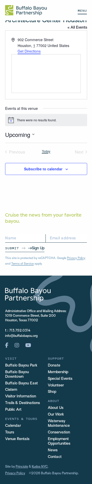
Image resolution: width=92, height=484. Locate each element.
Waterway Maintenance (59, 423)
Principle (22, 466)
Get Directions (29, 51)
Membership (58, 372)
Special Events (60, 379)
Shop (52, 392)
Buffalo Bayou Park (21, 365)
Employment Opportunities (59, 441)
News (52, 450)
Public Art (13, 409)
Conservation (59, 432)
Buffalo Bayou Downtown (17, 374)
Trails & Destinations (22, 403)
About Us (55, 408)
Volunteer (56, 385)
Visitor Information (20, 396)
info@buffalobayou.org (21, 336)
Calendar (13, 426)
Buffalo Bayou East (21, 383)
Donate (54, 365)
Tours (9, 432)
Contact (55, 457)
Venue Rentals (17, 439)
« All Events (77, 27)
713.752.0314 (19, 330)
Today (46, 151)
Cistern (11, 390)
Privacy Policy (76, 258)
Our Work (56, 414)
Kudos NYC (40, 466)
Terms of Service (22, 263)
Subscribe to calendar (43, 168)
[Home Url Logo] (26, 10)
